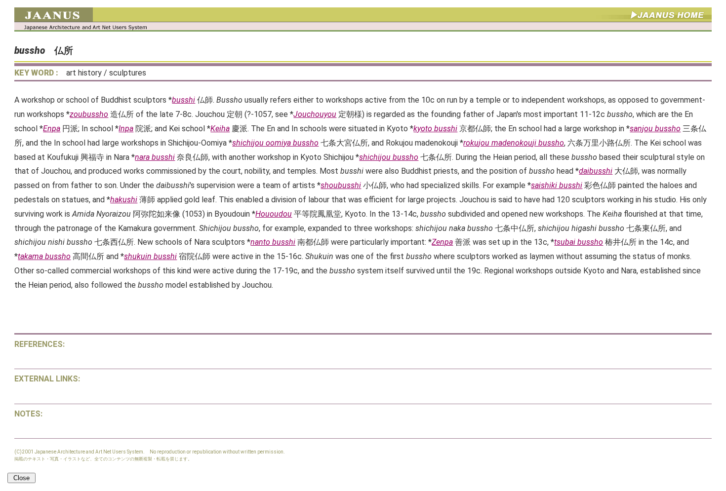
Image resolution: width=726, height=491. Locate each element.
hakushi (123, 199)
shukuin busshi (150, 256)
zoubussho (89, 114)
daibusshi (595, 171)
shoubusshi (341, 185)
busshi (183, 100)
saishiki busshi (556, 185)
